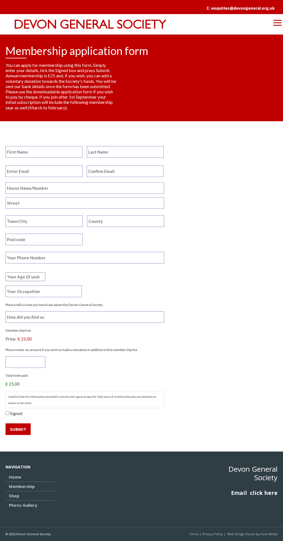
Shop (14, 495)
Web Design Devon (241, 534)
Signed (16, 413)
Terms (194, 534)
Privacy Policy (212, 534)
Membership (22, 486)
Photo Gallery (23, 505)
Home (15, 477)
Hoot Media (268, 534)
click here (263, 493)
